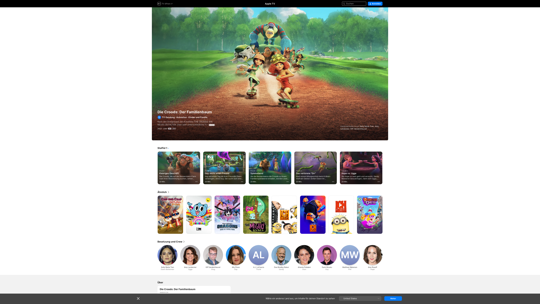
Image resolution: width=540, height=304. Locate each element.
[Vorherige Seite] (155, 167)
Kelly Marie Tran (367, 126)
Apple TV (270, 3)
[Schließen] (138, 298)
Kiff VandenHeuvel (358, 129)
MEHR (212, 125)
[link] (164, 192)
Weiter (393, 298)
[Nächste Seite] (385, 167)
